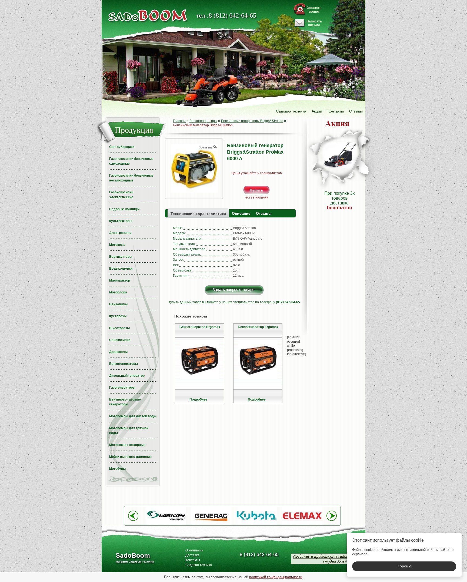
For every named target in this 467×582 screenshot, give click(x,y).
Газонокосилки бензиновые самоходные (131, 161)
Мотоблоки (118, 292)
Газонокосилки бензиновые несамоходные (131, 178)
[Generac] (211, 524)
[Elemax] (302, 524)
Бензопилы (118, 304)
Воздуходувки (120, 268)
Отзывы (356, 111)
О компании (194, 550)
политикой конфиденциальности (275, 577)
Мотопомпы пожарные (127, 445)
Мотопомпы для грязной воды (128, 430)
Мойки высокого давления (130, 457)
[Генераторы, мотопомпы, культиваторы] (134, 559)
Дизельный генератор (127, 376)
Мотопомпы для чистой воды (132, 416)
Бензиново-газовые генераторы (125, 402)
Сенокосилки (119, 340)
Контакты (336, 111)
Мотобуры (117, 469)
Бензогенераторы (123, 364)
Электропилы (120, 233)
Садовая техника (291, 111)
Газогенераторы (122, 387)
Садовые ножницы (124, 209)
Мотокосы (117, 245)
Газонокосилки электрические (121, 194)
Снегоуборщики (121, 147)
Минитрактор (119, 280)
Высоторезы (119, 328)
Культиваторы (120, 221)
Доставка (192, 555)
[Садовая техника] (148, 15)
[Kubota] (256, 524)
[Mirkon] (166, 524)
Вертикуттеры (120, 257)
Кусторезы (117, 316)
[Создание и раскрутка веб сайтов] (321, 559)
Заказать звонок (314, 10)
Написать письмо (314, 23)
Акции (317, 111)
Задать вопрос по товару (234, 290)
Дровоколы (118, 352)
